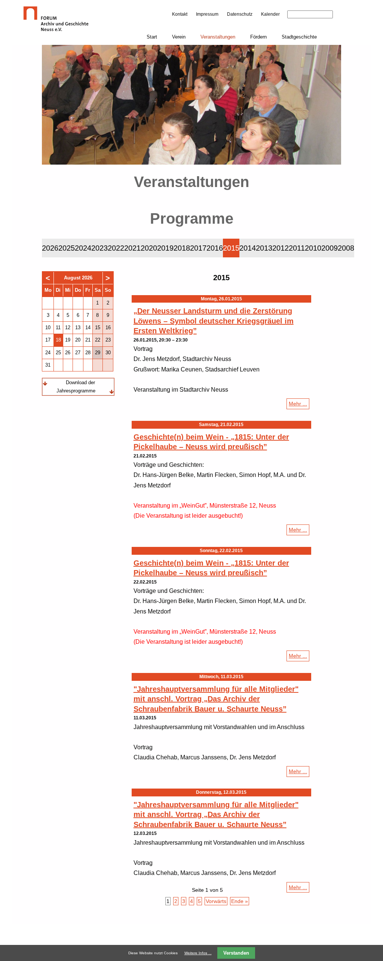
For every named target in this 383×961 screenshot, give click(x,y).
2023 (99, 248)
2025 (66, 248)
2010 (313, 248)
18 (58, 340)
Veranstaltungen (217, 37)
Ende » (239, 901)
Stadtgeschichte (299, 37)
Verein (179, 37)
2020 (149, 248)
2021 (132, 248)
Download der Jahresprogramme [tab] (75, 387)
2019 (165, 248)
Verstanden (236, 953)
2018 (182, 248)
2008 (346, 248)
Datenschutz (239, 14)
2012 (280, 248)
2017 (198, 248)
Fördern (258, 37)
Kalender (270, 14)
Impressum (207, 14)
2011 (297, 248)
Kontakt (179, 14)
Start (152, 37)
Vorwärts (216, 901)
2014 (247, 248)
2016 (214, 248)
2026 (50, 248)
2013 (264, 248)
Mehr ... (299, 404)
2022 (116, 248)
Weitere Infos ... (198, 953)
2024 (83, 248)
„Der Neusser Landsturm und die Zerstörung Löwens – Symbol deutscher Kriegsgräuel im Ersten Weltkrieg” (214, 321)
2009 (329, 248)
